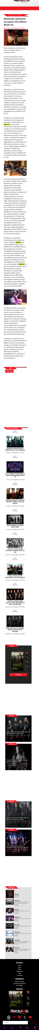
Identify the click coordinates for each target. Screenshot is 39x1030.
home (9, 15)
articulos (19, 15)
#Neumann (9, 371)
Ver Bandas (19, 985)
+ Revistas (18, 675)
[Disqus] (16, 400)
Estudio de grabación (19, 983)
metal (14, 15)
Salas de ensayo (19, 981)
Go (33, 1022)
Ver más (17, 896)
